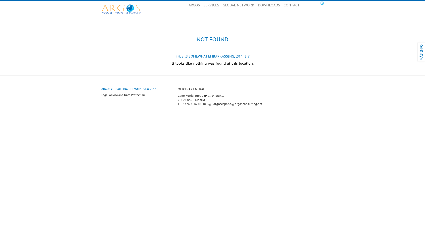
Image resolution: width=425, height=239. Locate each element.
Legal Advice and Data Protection (123, 94)
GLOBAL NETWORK (238, 5)
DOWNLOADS (269, 5)
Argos (121, 9)
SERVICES (211, 5)
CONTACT (292, 5)
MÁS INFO (421, 52)
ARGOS (194, 5)
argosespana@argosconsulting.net (237, 104)
